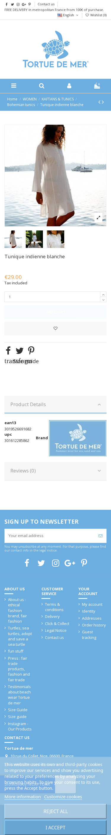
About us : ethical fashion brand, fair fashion (17, 610)
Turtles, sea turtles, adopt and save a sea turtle (20, 636)
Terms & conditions (54, 607)
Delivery (52, 616)
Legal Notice (56, 630)
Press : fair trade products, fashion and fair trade (19, 669)
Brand (42, 437)
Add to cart (55, 311)
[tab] (55, 405)
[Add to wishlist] (55, 328)
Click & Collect (57, 623)
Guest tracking (89, 634)
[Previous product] (100, 102)
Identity (88, 611)
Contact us (46, 4)
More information (22, 796)
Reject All (56, 811)
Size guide (17, 716)
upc (8, 434)
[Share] (8, 350)
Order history (94, 625)
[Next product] (103, 102)
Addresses (92, 618)
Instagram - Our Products (20, 726)
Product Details (28, 404)
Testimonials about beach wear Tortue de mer (19, 695)
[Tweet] (19, 350)
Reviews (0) (23, 470)
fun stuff (15, 651)
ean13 (10, 422)
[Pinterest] (31, 350)
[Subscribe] (100, 536)
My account (92, 604)
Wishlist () (98, 15)
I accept (55, 827)
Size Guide (18, 709)
